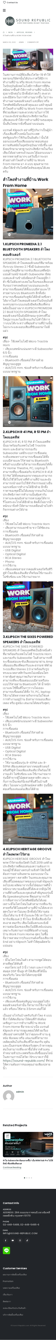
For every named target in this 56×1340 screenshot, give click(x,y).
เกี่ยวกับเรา (7, 1294)
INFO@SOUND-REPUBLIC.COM (20, 1233)
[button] (24, 1178)
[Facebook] (5, 1240)
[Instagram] (20, 1240)
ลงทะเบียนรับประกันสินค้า (14, 1308)
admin (21, 42)
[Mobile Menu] (5, 10)
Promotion (8, 1281)
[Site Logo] (28, 21)
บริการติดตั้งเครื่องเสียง (13, 1314)
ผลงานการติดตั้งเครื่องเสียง (15, 1274)
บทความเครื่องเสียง (11, 1287)
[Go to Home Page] (3, 32)
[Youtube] (13, 1240)
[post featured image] (28, 1144)
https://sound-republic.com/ (24, 1061)
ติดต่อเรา (7, 1301)
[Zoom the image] (6, 1248)
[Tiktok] (27, 1240)
